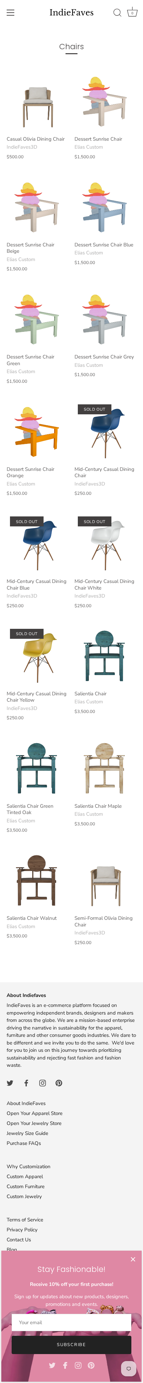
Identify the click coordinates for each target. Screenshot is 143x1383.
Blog (12, 1249)
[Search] (117, 13)
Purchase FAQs (24, 1143)
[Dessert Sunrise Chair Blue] (105, 207)
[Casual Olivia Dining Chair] (37, 101)
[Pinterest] (91, 1365)
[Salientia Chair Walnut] (37, 880)
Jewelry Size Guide (27, 1133)
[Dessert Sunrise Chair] (105, 101)
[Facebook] (65, 1365)
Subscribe (71, 1345)
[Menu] (10, 12)
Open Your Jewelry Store (34, 1123)
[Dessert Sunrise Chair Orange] (37, 431)
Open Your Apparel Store (35, 1113)
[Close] (133, 1259)
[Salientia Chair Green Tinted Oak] (37, 768)
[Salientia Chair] (105, 656)
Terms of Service (25, 1219)
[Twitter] (52, 1365)
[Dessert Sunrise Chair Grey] (105, 319)
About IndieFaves (26, 1103)
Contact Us (19, 1239)
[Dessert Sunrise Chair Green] (37, 319)
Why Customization (29, 1166)
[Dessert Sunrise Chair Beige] (37, 207)
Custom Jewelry (24, 1196)
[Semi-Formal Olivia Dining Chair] (105, 880)
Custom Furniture (26, 1186)
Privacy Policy (22, 1229)
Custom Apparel (25, 1176)
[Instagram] (78, 1365)
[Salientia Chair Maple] (105, 768)
